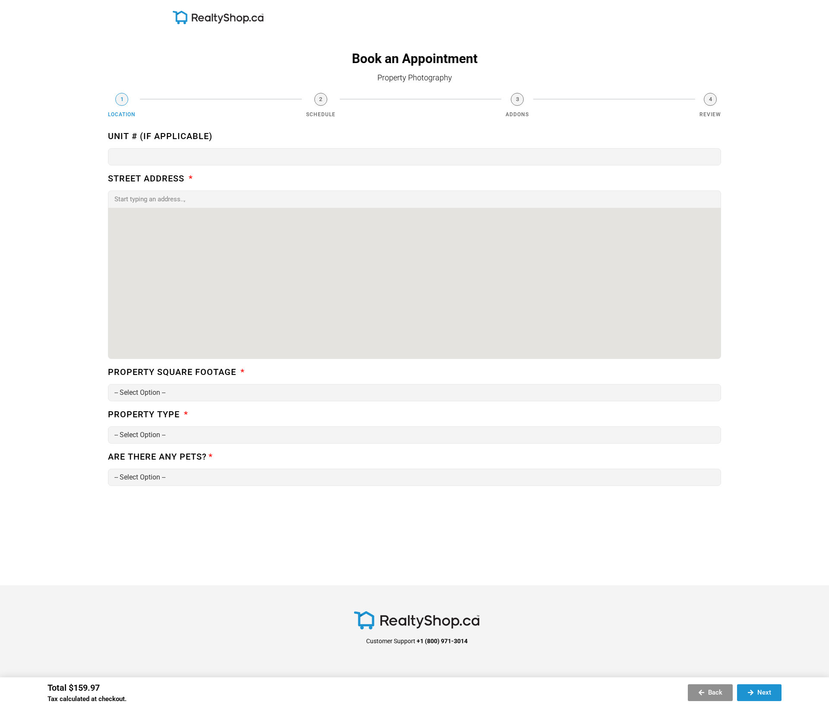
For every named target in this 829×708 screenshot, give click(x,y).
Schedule (320, 114)
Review (710, 114)
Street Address (147, 179)
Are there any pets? (157, 457)
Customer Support (417, 641)
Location (122, 114)
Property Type (145, 414)
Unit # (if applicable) (160, 136)
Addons (517, 114)
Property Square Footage (173, 372)
